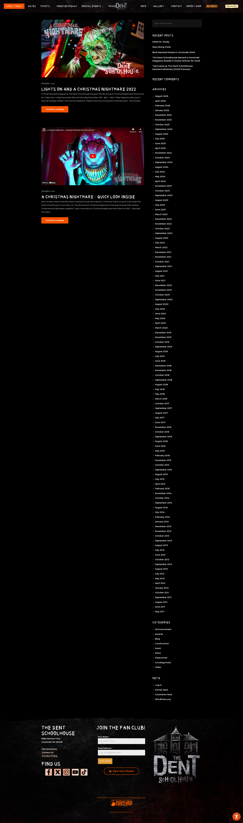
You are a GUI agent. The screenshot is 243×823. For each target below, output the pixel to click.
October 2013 (162, 536)
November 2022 (163, 224)
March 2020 (161, 328)
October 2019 (162, 342)
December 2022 (163, 219)
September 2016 (163, 436)
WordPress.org (163, 699)
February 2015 (162, 488)
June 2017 (160, 422)
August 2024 (161, 167)
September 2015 (163, 469)
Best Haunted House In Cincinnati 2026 (173, 52)
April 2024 (160, 181)
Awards (159, 634)
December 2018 (163, 365)
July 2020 (160, 309)
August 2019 (161, 351)
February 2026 (162, 105)
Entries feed (161, 690)
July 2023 (160, 205)
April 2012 (160, 583)
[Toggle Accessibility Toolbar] (236, 816)
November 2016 (163, 427)
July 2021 (159, 276)
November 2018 (163, 370)
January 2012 (162, 588)
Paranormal (161, 657)
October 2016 (162, 432)
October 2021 (162, 261)
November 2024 (163, 153)
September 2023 (163, 195)
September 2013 (163, 540)
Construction (162, 643)
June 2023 (160, 209)
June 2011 (160, 607)
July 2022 (160, 242)
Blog (157, 639)
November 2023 (163, 186)
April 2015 (160, 484)
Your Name (103, 737)
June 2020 (160, 313)
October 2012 (162, 559)
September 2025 (163, 129)
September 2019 (163, 346)
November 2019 (163, 337)
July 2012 (159, 573)
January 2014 (162, 521)
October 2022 (162, 228)
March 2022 (161, 247)
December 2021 (163, 252)
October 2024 (162, 157)
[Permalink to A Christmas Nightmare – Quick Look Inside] (92, 156)
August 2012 (161, 569)
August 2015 (161, 474)
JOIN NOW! (105, 761)
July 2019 (159, 356)
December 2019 (163, 332)
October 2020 (162, 294)
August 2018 (161, 384)
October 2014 (162, 498)
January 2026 (162, 110)
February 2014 (162, 517)
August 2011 (161, 602)
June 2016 (160, 446)
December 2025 (163, 115)
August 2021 (161, 271)
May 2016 (160, 451)
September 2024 (164, 162)
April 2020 (160, 323)
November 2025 (163, 120)
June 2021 (160, 280)
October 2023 (162, 190)
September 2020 (164, 299)
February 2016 (162, 455)
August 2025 (161, 134)
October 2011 (162, 592)
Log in (158, 685)
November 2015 (163, 460)
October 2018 (162, 375)
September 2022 (163, 233)
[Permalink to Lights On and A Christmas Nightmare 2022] (92, 49)
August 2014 (161, 507)
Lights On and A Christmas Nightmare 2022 (88, 89)
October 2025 (162, 124)
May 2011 (159, 611)
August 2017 (161, 413)
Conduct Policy (50, 756)
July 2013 (159, 550)
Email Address (105, 748)
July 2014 (160, 512)
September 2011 (163, 597)
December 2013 (163, 526)
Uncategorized (163, 662)
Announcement (163, 629)
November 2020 (163, 290)
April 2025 (160, 148)
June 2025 (160, 143)
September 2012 (163, 564)
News (158, 653)
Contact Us (47, 752)
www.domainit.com (126, 812)
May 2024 (160, 176)
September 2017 (163, 408)
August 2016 (161, 441)
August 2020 (161, 304)
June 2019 (160, 361)
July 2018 (160, 389)
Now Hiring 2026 (161, 47)
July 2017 (159, 417)
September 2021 (163, 266)
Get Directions (49, 749)
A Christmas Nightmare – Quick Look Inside (88, 197)
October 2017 (162, 403)
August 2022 (161, 238)
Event (158, 648)
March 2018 (161, 398)
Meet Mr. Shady (160, 41)
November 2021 (163, 257)
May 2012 (160, 578)
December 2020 (163, 285)
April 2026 (160, 101)
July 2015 (159, 479)
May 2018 (160, 394)
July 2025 (160, 138)
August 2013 (161, 545)
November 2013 (163, 531)
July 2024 (160, 171)
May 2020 (160, 318)
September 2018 (163, 380)
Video (158, 667)
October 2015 (162, 465)
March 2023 (161, 214)
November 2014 (163, 493)
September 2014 (163, 503)
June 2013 (160, 555)
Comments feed (163, 694)
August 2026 (161, 96)
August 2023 (161, 200)
